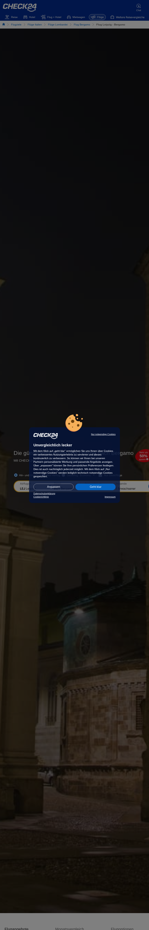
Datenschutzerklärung (44, 493)
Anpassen (53, 486)
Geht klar (95, 486)
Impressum (110, 497)
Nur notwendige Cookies (103, 434)
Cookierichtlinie (41, 497)
